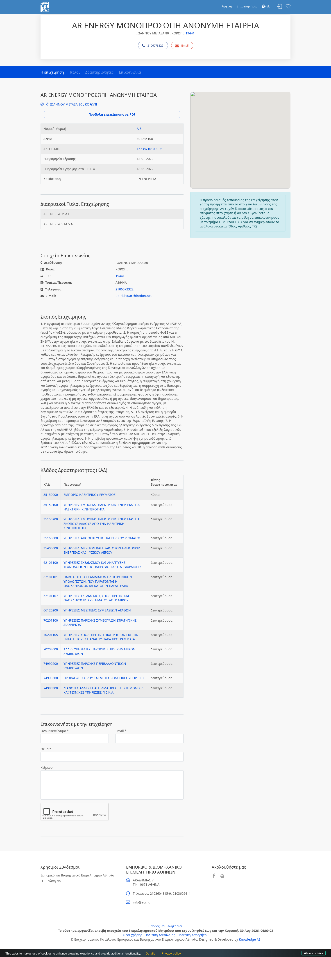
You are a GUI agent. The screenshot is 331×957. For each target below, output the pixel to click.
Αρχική (227, 6)
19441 (190, 33)
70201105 (50, 635)
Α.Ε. (139, 128)
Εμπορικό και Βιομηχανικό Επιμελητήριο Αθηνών (78, 875)
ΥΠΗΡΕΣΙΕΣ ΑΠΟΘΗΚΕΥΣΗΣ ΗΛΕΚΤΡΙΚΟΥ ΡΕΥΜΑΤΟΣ (102, 538)
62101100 (50, 562)
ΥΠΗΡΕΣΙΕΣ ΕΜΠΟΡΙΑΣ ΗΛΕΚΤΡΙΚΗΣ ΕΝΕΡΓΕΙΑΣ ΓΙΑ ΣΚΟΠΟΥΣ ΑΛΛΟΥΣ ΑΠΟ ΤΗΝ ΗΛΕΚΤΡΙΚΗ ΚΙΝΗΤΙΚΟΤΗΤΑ (101, 523)
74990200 (50, 663)
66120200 (50, 610)
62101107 (50, 596)
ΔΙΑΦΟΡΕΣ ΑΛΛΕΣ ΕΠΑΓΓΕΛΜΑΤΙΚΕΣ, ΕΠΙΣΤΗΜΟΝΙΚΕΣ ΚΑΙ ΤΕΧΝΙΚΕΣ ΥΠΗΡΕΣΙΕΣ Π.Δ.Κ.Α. (103, 690)
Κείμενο (46, 767)
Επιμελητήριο (247, 6)
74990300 (50, 678)
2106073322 (155, 45)
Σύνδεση (279, 6)
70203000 (50, 649)
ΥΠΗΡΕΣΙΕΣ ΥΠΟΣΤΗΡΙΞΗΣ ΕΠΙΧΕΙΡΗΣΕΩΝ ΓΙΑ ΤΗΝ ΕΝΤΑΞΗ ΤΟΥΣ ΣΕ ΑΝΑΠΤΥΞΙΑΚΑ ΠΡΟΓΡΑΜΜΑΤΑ (100, 637)
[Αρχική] (45, 7)
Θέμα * (46, 749)
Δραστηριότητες (99, 72)
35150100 (50, 505)
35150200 (50, 519)
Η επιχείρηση (52, 72)
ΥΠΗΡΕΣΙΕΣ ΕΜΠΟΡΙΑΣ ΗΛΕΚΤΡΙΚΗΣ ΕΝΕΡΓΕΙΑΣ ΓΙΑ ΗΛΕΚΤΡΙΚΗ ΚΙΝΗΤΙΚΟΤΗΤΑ (101, 507)
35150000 (50, 494)
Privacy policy (170, 953)
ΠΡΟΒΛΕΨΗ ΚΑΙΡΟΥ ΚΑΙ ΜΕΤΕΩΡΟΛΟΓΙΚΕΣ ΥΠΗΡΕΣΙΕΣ (104, 678)
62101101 (50, 577)
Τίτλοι (74, 72)
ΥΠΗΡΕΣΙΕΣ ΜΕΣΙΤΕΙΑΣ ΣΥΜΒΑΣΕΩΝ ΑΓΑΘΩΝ (97, 610)
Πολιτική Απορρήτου (193, 935)
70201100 (50, 620)
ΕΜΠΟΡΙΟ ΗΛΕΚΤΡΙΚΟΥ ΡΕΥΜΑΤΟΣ (89, 494)
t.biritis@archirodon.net (134, 296)
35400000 (50, 548)
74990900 (50, 688)
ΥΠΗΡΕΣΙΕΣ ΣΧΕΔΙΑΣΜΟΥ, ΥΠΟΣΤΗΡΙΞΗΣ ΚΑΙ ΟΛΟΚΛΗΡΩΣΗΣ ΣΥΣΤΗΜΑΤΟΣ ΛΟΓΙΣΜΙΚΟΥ (96, 598)
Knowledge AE (250, 939)
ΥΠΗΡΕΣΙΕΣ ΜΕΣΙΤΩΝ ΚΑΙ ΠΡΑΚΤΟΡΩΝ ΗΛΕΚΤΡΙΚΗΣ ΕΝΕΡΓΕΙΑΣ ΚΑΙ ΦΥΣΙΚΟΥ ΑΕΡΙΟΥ (102, 550)
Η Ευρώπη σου (52, 881)
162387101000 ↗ (149, 149)
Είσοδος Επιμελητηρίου (165, 926)
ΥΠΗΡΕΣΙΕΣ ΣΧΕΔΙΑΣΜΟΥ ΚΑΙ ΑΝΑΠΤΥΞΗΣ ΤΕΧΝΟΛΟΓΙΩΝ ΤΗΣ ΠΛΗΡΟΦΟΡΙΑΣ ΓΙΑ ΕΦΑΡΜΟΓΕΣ (102, 564)
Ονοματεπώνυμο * (55, 731)
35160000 (50, 538)
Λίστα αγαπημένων (288, 6)
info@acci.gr (142, 902)
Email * (121, 731)
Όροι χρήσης (132, 935)
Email (184, 45)
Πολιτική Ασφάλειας (160, 935)
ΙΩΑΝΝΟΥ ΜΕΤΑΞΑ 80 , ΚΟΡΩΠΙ (73, 104)
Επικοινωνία (130, 72)
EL (267, 6)
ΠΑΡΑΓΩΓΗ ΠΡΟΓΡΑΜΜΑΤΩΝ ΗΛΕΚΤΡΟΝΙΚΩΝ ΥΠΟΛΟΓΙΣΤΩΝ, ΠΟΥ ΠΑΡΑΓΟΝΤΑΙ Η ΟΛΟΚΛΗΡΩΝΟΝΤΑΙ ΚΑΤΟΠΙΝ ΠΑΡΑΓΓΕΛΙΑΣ (97, 581)
